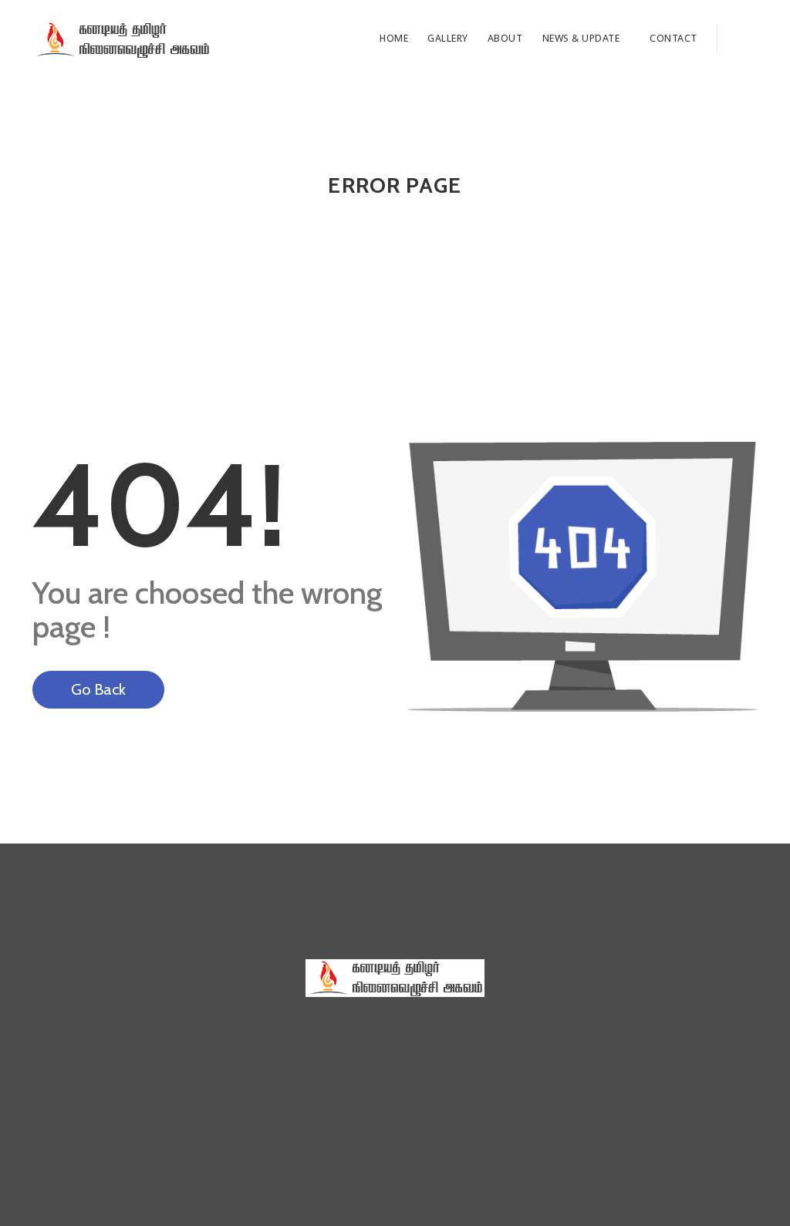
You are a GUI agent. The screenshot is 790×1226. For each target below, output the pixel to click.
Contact (673, 38)
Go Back (98, 689)
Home (394, 38)
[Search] (737, 38)
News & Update (582, 38)
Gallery (447, 38)
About (505, 38)
